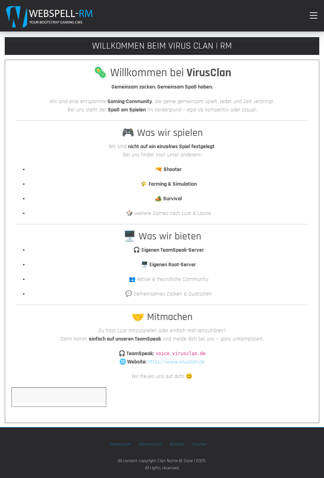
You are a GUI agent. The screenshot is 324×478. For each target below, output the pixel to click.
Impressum (120, 444)
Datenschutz (150, 444)
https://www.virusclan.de (176, 361)
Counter (199, 444)
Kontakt (177, 444)
